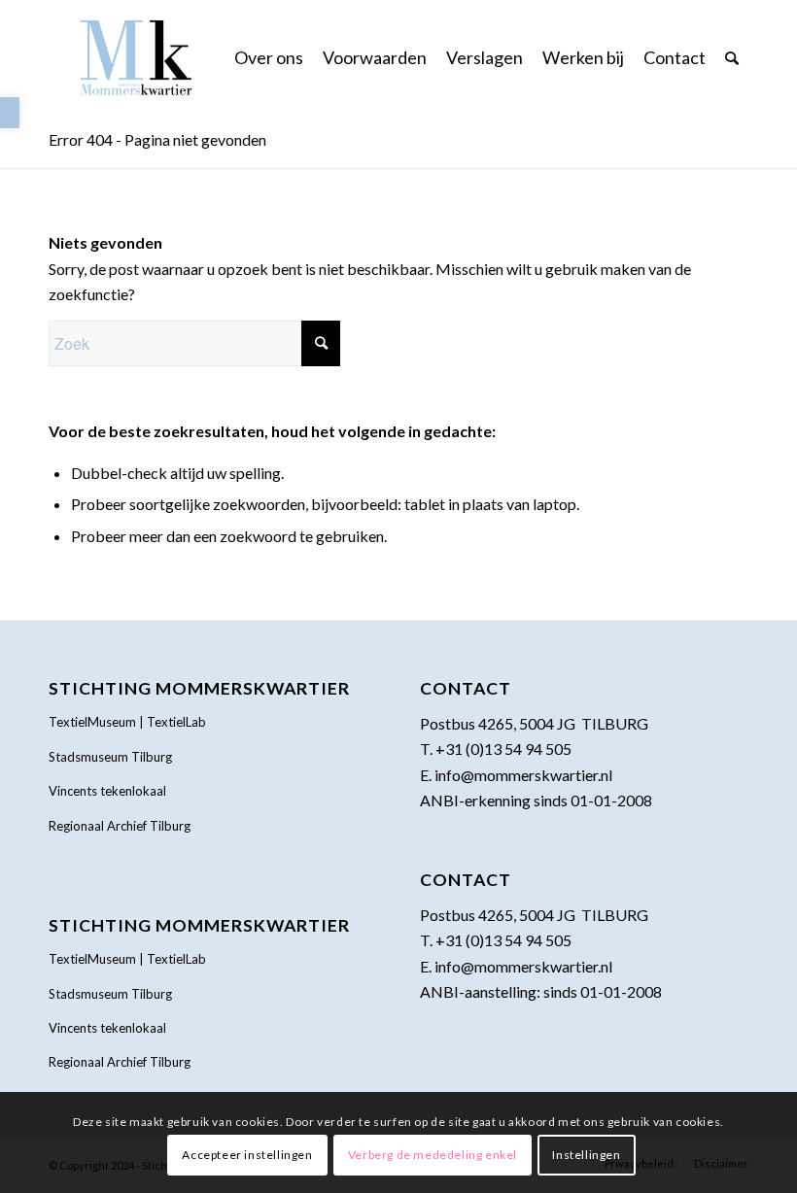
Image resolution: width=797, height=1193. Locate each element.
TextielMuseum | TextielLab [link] (127, 722)
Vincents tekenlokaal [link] (107, 791)
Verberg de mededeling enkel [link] (432, 1154)
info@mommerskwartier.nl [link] (523, 775)
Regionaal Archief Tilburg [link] (120, 826)
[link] (9, 112)
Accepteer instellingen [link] (247, 1154)
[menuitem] (269, 57)
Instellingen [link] (586, 1154)
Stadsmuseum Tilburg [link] (110, 757)
